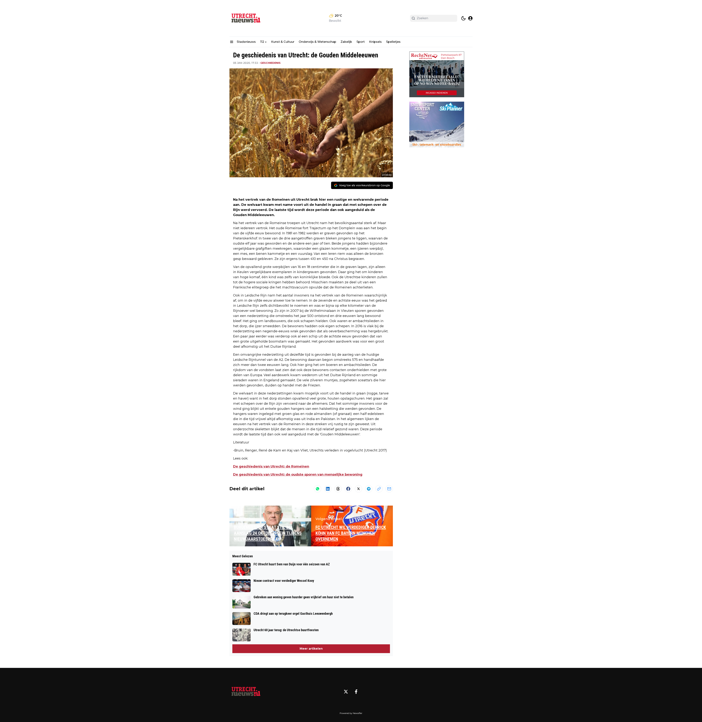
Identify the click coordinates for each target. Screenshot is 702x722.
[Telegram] (368, 488)
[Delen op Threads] (338, 488)
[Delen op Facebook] (348, 488)
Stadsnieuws (246, 42)
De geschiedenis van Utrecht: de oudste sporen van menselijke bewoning (297, 474)
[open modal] (470, 18)
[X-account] (346, 691)
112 (262, 42)
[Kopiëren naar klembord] (379, 488)
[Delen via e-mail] (389, 488)
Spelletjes (393, 42)
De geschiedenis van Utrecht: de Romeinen (271, 466)
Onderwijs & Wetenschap (317, 42)
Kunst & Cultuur (282, 42)
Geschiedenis (270, 63)
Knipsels (375, 42)
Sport (360, 42)
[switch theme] (463, 18)
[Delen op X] (358, 488)
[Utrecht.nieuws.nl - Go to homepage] (245, 691)
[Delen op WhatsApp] (317, 488)
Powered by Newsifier (351, 713)
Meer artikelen (311, 648)
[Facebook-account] (356, 691)
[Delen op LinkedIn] (327, 488)
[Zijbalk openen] (231, 42)
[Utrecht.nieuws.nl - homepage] (245, 18)
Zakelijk (346, 42)
